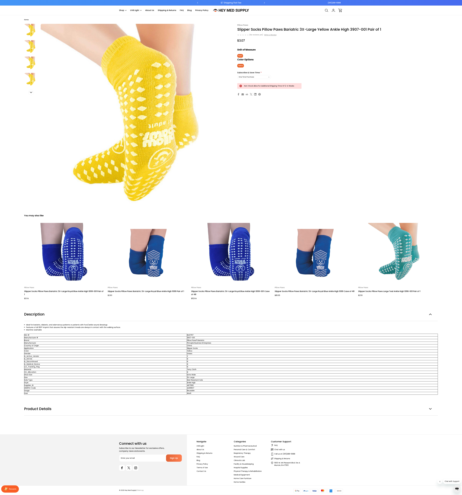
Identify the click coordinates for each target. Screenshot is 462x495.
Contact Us (201, 471)
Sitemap (140, 490)
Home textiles (239, 482)
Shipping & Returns (167, 10)
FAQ (182, 10)
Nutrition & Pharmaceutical (245, 446)
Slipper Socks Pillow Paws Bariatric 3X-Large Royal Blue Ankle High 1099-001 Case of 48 (230, 293)
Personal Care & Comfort (244, 449)
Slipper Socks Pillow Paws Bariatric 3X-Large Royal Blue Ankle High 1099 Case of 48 (314, 291)
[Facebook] (238, 94)
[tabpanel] (31, 30)
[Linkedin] (255, 94)
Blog (189, 10)
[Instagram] (135, 468)
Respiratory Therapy (242, 453)
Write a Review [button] (270, 35)
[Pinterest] (259, 94)
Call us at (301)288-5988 (284, 454)
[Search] (326, 10)
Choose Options (64, 277)
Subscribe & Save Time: (249, 72)
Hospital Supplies (241, 467)
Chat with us (279, 449)
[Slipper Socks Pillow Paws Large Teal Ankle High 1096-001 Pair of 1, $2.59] (398, 253)
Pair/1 (240, 56)
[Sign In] (333, 10)
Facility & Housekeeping (244, 464)
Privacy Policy (201, 10)
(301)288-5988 (334, 3)
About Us (149, 10)
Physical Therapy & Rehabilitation (248, 471)
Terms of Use (202, 467)
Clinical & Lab (239, 460)
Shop (121, 10)
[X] (251, 94)
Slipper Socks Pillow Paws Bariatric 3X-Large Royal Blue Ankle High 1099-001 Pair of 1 (63, 293)
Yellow (240, 66)
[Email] (242, 94)
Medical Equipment (242, 475)
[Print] (247, 94)
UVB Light (134, 10)
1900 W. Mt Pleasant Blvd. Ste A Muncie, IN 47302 (287, 464)
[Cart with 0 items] (340, 10)
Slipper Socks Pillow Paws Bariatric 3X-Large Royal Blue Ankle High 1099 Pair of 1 (146, 291)
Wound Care (239, 457)
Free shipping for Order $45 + (231, 2)
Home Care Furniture (242, 478)
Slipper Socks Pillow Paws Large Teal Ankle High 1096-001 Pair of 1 (389, 291)
